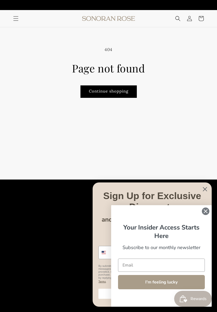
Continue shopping (108, 91)
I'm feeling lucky (161, 282)
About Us (71, 209)
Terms (102, 281)
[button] (16, 18)
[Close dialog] (205, 189)
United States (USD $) (35, 292)
